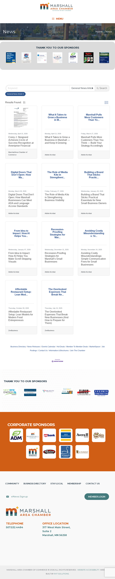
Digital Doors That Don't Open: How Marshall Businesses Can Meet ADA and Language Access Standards (21, 200)
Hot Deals (61, 347)
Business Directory (18, 347)
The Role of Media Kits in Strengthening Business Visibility (57, 197)
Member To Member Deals (77, 347)
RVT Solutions (61, 574)
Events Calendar (48, 347)
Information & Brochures (59, 350)
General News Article (14, 94)
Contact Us (42, 350)
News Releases (33, 347)
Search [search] (103, 88)
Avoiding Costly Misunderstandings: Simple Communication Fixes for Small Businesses (93, 259)
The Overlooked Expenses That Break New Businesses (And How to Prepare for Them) (56, 317)
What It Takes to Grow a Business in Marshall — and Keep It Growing (57, 140)
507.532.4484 (14, 527)
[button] (106, 102)
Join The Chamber (77, 350)
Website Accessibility (88, 570)
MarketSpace (94, 347)
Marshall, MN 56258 (54, 535)
